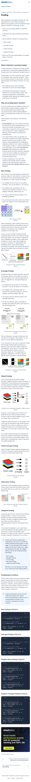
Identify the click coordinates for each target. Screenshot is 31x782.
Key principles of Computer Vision (21, 12)
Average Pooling (7, 271)
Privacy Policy (19, 778)
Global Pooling (6, 376)
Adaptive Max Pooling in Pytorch (13, 659)
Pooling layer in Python (9, 575)
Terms (9, 778)
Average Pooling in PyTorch (11, 634)
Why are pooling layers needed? (13, 103)
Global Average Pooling (9, 446)
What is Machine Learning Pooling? (14, 65)
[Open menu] (29, 2)
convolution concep (17, 20)
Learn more (8, 748)
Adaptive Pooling (7, 510)
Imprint (13, 778)
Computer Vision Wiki (6, 12)
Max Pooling (5, 171)
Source (15, 220)
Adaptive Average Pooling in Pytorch (14, 694)
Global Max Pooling (8, 482)
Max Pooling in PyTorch (9, 609)
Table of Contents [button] (6, 6)
